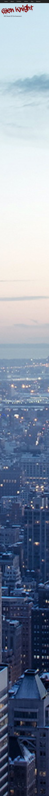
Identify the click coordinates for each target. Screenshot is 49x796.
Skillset (26, 1)
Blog (32, 1)
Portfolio (19, 1)
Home (6, 1)
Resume (38, 1)
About (12, 1)
